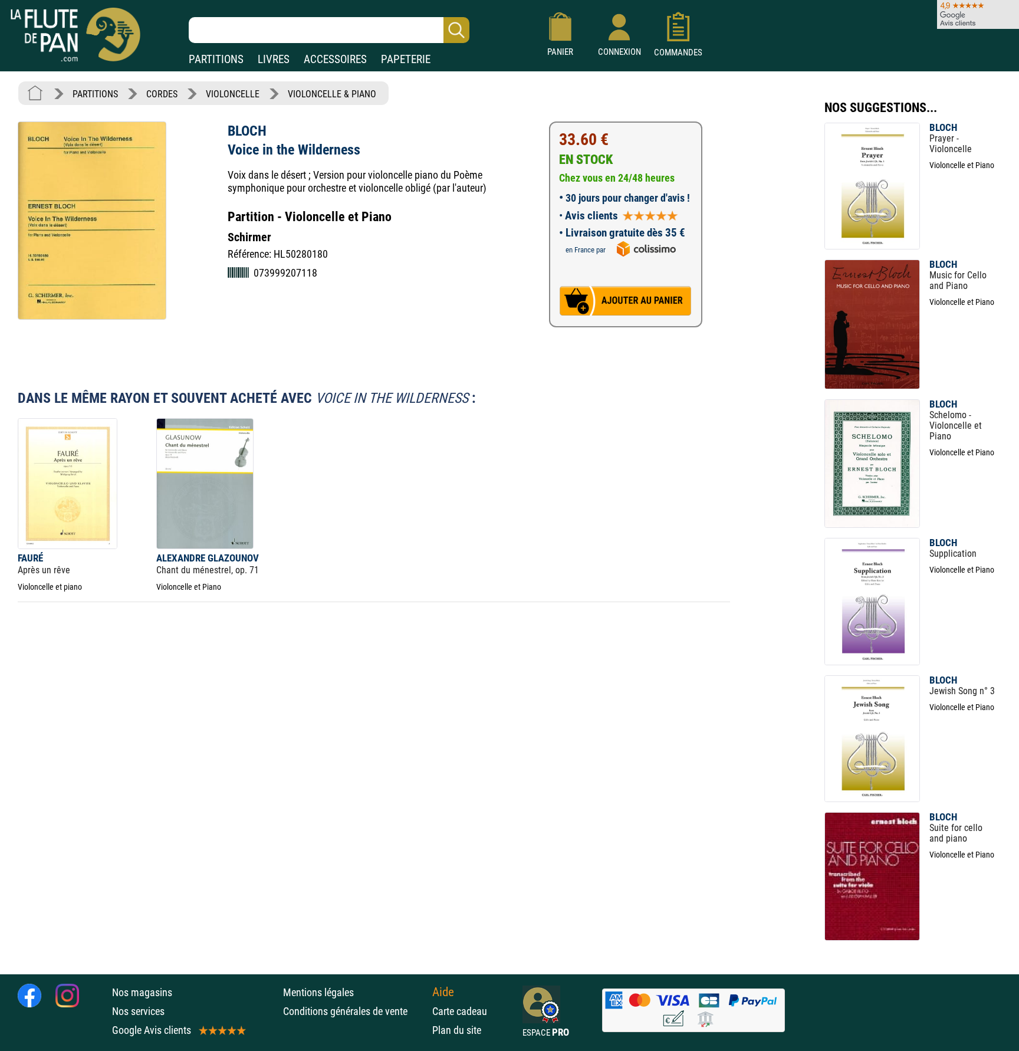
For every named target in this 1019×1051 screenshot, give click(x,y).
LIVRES (274, 59)
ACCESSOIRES (335, 59)
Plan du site (456, 1030)
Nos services (138, 1011)
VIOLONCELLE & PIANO (332, 94)
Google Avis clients (151, 1030)
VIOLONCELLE (232, 94)
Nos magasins (142, 992)
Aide (443, 992)
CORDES (161, 94)
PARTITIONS (216, 59)
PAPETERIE (405, 59)
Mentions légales (318, 992)
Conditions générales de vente (354, 1011)
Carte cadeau (459, 1011)
